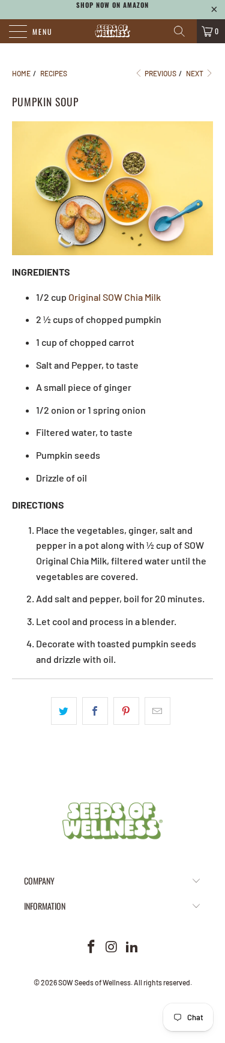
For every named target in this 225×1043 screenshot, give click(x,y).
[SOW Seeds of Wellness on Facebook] (92, 947)
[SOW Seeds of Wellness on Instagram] (112, 947)
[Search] (183, 31)
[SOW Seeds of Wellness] (112, 31)
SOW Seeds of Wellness (94, 982)
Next (195, 73)
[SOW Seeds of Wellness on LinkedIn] (132, 947)
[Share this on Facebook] (95, 711)
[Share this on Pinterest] (126, 711)
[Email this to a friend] (157, 711)
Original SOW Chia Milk (114, 297)
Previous (159, 73)
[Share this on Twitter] (64, 711)
